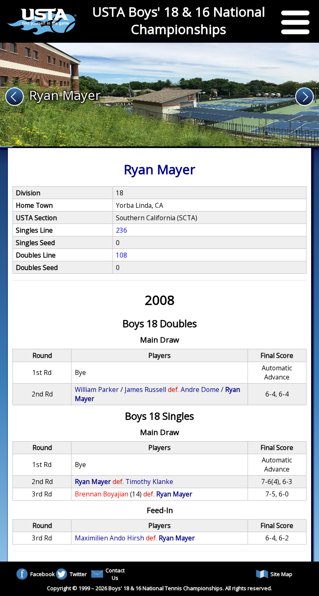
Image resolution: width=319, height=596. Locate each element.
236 (121, 230)
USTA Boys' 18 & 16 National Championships (178, 20)
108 (121, 255)
